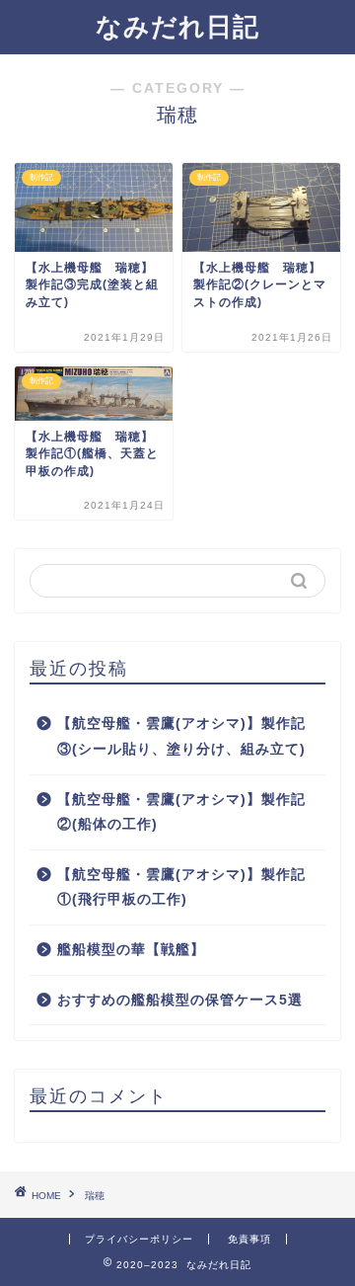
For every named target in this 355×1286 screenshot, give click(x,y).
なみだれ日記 (177, 26)
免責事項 (249, 1239)
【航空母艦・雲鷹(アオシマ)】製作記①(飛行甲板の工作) (181, 887)
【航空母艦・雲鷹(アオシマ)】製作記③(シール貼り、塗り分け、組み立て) (181, 736)
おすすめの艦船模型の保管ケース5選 (180, 1000)
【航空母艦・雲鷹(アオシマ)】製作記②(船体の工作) (181, 812)
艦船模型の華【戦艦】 (131, 949)
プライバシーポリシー (139, 1239)
